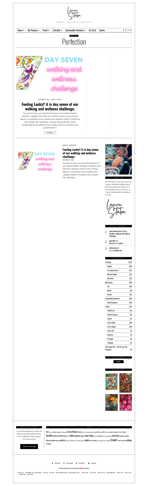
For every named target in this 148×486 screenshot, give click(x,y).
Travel (45, 30)
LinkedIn (93, 463)
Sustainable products (102, 440)
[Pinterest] (128, 30)
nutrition (115, 435)
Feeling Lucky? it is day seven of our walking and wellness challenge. (50, 106)
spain (87, 440)
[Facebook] (123, 30)
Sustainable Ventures (74, 30)
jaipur (82, 436)
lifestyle (99, 436)
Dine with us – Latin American (106, 472)
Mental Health (112, 274)
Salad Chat (23, 474)
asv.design (86, 468)
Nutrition (110, 278)
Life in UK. (110, 330)
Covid (79, 432)
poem (53, 440)
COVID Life (111, 310)
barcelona (51, 432)
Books (109, 290)
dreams (107, 432)
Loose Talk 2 (128, 472)
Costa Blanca (72, 431)
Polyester (67, 440)
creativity (96, 432)
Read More (50, 133)
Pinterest (82, 463)
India (71, 435)
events (111, 432)
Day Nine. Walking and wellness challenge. (119, 235)
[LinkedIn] (131, 30)
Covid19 (83, 432)
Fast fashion (122, 432)
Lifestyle (56, 30)
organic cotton (124, 436)
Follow (118, 362)
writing (48, 443)
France (109, 318)
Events (102, 30)
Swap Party (30, 474)
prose (75, 440)
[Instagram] (126, 30)
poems (58, 440)
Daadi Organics (112, 302)
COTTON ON (93, 472)
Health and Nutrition (59, 435)
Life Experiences (112, 270)
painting (48, 440)
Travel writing (121, 440)
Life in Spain (111, 326)
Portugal (110, 338)
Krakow (95, 436)
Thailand (110, 342)
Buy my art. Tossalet (116, 243)
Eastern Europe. (112, 314)
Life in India (111, 322)
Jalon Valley (89, 435)
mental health (108, 436)
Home (20, 30)
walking (129, 440)
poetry (62, 440)
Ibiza (68, 436)
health (49, 435)
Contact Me (85, 472)
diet (103, 432)
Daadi (101, 432)
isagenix (77, 435)
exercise (116, 432)
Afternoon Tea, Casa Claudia (33, 472)
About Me (21, 472)
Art (108, 286)
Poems (109, 294)
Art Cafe (92, 30)
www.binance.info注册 (117, 231)
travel (114, 440)
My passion (32, 30)
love (103, 436)
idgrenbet (112, 240)
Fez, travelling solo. (115, 250)
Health (53, 99)
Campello (64, 432)
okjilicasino (113, 248)
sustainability (93, 440)
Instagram (69, 463)
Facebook (57, 463)
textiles (108, 441)
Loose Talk (120, 472)
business (59, 432)
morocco (110, 334)
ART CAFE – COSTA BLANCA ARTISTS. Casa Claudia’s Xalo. (64, 472)
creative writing (89, 432)
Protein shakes (80, 441)
